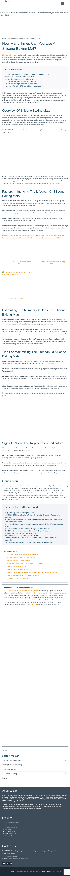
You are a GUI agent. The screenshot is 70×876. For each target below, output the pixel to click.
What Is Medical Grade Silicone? (18, 569)
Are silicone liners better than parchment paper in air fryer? (27, 75)
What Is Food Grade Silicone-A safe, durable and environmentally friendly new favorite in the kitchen (34, 521)
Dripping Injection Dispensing (12, 765)
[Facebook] (7, 863)
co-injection (33, 604)
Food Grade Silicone (9, 769)
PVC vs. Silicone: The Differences (18, 560)
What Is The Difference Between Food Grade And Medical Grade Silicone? (32, 572)
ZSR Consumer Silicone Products (30, 871)
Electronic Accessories (11, 827)
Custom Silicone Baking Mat (18, 298)
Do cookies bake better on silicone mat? (20, 79)
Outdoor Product (9, 835)
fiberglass (29, 203)
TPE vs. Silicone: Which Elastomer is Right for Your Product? (27, 529)
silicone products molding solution (30, 593)
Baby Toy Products (10, 831)
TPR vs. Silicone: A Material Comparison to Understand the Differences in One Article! (34, 525)
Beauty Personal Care (10, 833)
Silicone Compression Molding (12, 760)
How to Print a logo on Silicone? (18, 578)
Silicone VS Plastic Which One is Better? (21, 557)
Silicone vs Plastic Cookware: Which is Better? (22, 535)
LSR (50, 597)
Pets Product (8, 829)
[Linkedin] (10, 863)
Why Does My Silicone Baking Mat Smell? (20, 513)
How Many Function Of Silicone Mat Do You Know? (23, 86)
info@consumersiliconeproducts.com (18, 858)
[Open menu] (62, 3)
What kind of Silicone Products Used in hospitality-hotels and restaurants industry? (32, 516)
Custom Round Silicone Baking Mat (18, 263)
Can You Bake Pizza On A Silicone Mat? (19, 77)
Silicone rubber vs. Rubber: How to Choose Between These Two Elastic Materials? (31, 539)
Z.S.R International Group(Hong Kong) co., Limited (21, 590)
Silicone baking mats (9, 55)
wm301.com (57, 871)
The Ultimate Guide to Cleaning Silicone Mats (21, 533)
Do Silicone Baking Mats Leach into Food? (20, 81)
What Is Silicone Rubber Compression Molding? (23, 575)
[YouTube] (3, 863)
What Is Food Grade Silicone (16, 566)
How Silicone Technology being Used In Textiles (23, 554)
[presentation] (18, 246)
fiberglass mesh (54, 183)
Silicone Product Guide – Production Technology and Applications (28, 542)
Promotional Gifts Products (12, 822)
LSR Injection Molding (9, 774)
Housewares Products (10, 825)
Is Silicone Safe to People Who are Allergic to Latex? (25, 563)
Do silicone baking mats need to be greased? (22, 84)
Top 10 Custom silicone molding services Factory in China (26, 531)
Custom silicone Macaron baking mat (52, 263)
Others (4, 778)
